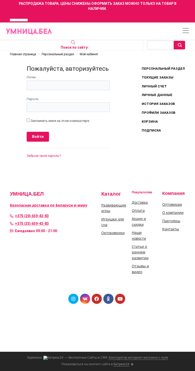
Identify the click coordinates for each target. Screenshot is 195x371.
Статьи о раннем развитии (140, 252)
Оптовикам (172, 204)
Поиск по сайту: (75, 47)
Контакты (170, 229)
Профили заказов (158, 113)
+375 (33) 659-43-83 (32, 223)
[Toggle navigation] (186, 31)
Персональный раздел (163, 68)
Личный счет (154, 86)
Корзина (150, 121)
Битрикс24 (121, 364)
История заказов (158, 104)
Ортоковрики (113, 232)
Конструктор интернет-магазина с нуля (138, 357)
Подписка (151, 130)
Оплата (138, 210)
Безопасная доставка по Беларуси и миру (48, 205)
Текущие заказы (157, 77)
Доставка (140, 202)
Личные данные (157, 95)
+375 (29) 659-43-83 (32, 216)
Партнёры (171, 220)
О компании (173, 212)
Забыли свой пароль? (44, 156)
